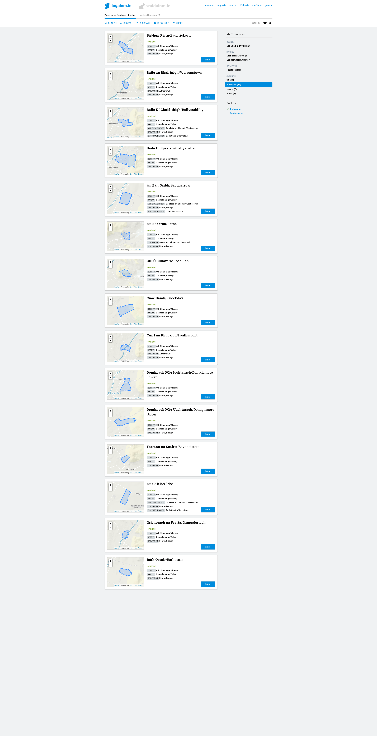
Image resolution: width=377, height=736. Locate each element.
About (179, 23)
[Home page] (118, 6)
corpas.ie (221, 5)
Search (112, 23)
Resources (163, 23)
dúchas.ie (244, 5)
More (207, 59)
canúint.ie (257, 5)
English (267, 23)
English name (236, 113)
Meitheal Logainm (148, 15)
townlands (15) (233, 84)
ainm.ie (232, 5)
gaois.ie (268, 5)
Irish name (235, 109)
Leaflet (116, 61)
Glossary (144, 23)
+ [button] (110, 36)
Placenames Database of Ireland (120, 15)
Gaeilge (256, 23)
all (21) (230, 79)
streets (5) (231, 89)
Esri (131, 61)
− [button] (110, 40)
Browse (127, 23)
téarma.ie (209, 5)
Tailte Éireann (138, 61)
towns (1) (231, 93)
